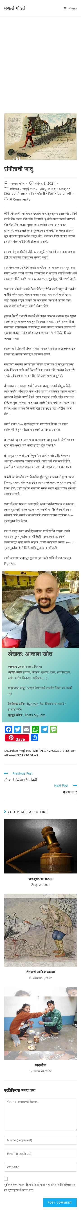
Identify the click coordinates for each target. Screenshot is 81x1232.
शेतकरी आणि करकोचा (40, 971)
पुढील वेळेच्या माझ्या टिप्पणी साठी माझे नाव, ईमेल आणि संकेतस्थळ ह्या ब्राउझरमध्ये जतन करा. (39, 1187)
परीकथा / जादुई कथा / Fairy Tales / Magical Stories (40, 750)
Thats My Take (35, 715)
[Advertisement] (40, 59)
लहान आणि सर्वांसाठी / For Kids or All (46, 193)
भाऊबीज (40, 1065)
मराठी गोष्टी (14, 8)
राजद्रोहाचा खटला (41, 878)
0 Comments (20, 199)
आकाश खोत (17, 183)
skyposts (32, 704)
